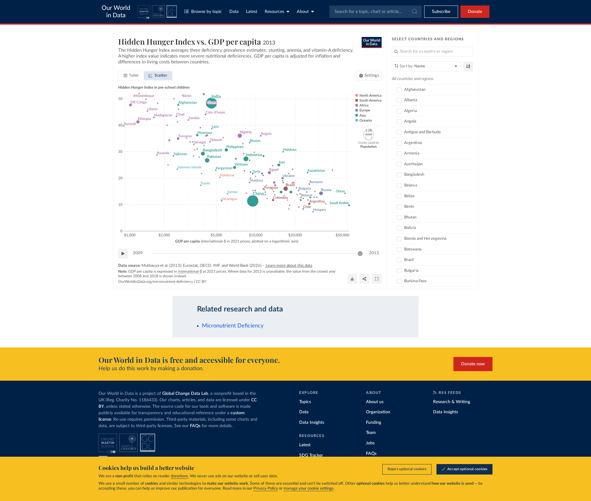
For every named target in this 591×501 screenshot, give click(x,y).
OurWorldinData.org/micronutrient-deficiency (155, 281)
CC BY (201, 281)
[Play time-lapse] (123, 254)
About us (375, 402)
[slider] (360, 253)
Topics (305, 402)
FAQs (195, 426)
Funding (373, 422)
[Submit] (414, 11)
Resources (274, 12)
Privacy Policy (265, 489)
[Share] (364, 279)
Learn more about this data (289, 266)
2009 (138, 253)
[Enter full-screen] (377, 279)
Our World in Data (116, 11)
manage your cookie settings (308, 489)
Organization (378, 412)
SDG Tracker (311, 455)
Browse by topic (206, 12)
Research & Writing (451, 402)
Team (371, 433)
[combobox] (375, 12)
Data (234, 12)
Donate (475, 12)
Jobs (370, 443)
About (303, 12)
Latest (251, 12)
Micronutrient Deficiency (232, 325)
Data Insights (311, 422)
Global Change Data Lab (185, 393)
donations (179, 476)
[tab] (131, 75)
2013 (374, 253)
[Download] (352, 279)
